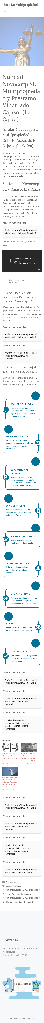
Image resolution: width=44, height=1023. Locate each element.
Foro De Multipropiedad (21, 5)
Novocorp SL (12, 882)
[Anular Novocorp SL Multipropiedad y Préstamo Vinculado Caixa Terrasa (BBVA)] (29, 747)
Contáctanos (9, 951)
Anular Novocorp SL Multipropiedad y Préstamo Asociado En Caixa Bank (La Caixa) (9, 782)
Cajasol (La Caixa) (14, 885)
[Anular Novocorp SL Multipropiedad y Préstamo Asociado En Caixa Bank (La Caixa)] (10, 771)
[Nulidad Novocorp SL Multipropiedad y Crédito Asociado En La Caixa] (10, 747)
